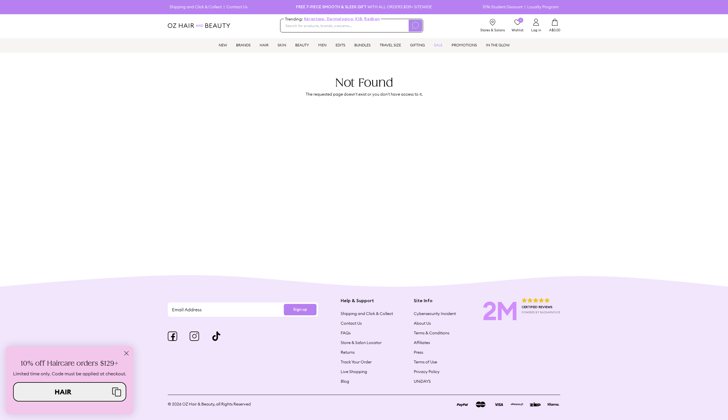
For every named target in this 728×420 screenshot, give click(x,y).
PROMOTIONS (464, 45)
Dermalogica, (340, 19)
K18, (359, 19)
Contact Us (236, 7)
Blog (345, 381)
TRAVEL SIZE (390, 45)
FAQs (346, 332)
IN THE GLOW (498, 45)
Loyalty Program (543, 7)
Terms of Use (425, 362)
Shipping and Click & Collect (195, 7)
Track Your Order (356, 362)
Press (418, 352)
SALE (438, 45)
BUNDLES (362, 45)
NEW (223, 45)
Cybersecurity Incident (435, 313)
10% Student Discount (503, 7)
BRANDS (243, 45)
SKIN (282, 45)
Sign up (300, 310)
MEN (322, 45)
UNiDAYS (422, 381)
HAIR (264, 45)
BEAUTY (302, 45)
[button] (69, 392)
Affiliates (422, 342)
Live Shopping (354, 371)
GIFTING (417, 45)
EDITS (340, 45)
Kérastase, (315, 19)
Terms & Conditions (431, 332)
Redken (372, 19)
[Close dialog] (126, 353)
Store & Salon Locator (361, 342)
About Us (422, 323)
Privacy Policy (427, 371)
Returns (348, 352)
